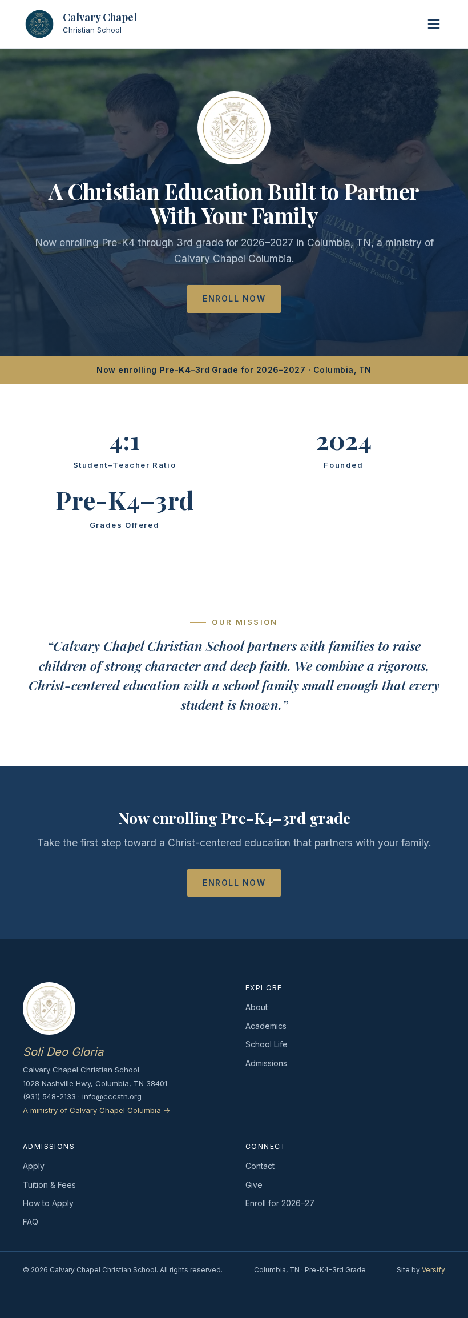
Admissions (266, 1063)
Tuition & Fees (49, 1185)
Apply (34, 1166)
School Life (266, 1044)
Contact (260, 1166)
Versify (433, 1269)
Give (254, 1185)
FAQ (30, 1222)
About (256, 1007)
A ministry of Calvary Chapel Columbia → (96, 1110)
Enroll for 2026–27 (279, 1203)
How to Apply (48, 1203)
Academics (266, 1026)
